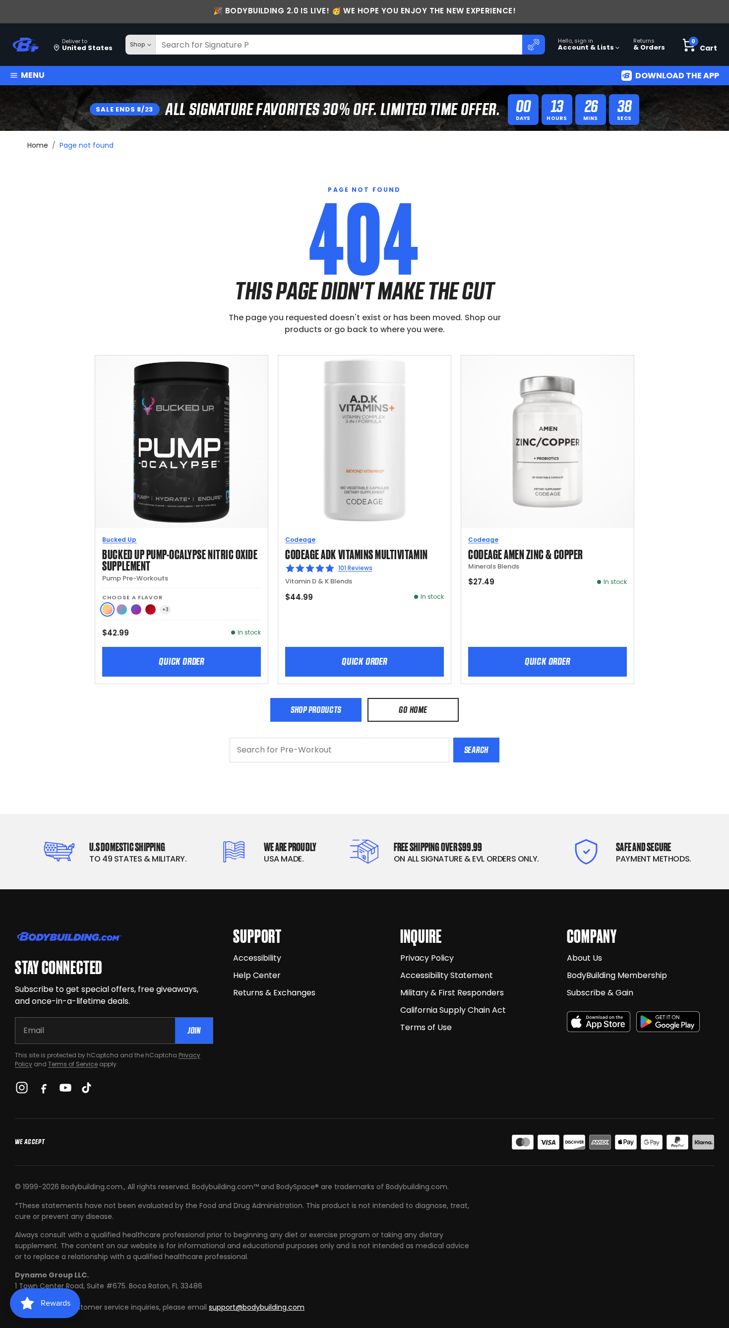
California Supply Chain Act (453, 1010)
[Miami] (122, 609)
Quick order (181, 661)
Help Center (257, 975)
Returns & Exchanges (274, 992)
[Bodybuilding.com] (25, 44)
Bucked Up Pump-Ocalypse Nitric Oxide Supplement (179, 559)
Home (37, 145)
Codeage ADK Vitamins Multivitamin (356, 553)
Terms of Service (73, 1064)
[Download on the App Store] (598, 1022)
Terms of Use (426, 1027)
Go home (413, 709)
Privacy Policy (427, 958)
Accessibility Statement (446, 975)
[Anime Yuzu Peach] (107, 609)
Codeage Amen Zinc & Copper (525, 553)
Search (476, 750)
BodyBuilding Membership (617, 975)
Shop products (316, 709)
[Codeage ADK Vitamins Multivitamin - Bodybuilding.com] (364, 441)
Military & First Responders (452, 992)
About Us (584, 958)
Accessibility (257, 958)
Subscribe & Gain (600, 992)
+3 (165, 609)
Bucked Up (119, 539)
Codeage (300, 539)
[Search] (533, 45)
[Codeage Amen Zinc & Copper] (547, 441)
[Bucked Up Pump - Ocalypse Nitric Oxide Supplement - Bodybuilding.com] (181, 441)
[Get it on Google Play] (668, 1022)
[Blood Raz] (150, 609)
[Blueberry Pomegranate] (136, 609)
